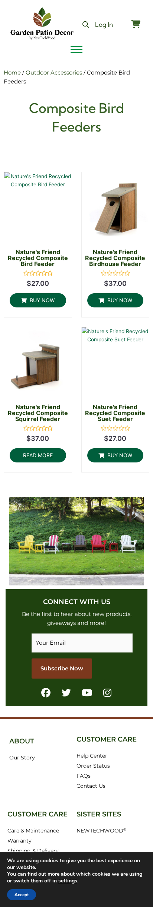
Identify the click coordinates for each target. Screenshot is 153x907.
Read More (38, 455)
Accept (21, 895)
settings (67, 881)
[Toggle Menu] (76, 49)
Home (12, 72)
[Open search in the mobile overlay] (85, 24)
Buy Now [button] (42, 300)
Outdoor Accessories (54, 72)
